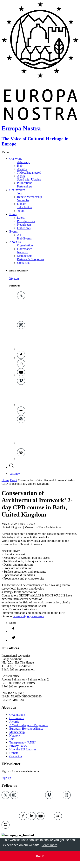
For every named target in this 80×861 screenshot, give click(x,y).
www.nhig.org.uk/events (28, 616)
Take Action (24, 207)
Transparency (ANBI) (22, 742)
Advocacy (23, 162)
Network (22, 252)
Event (13, 480)
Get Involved (17, 190)
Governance (24, 248)
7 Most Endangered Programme (28, 725)
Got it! (40, 856)
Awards (22, 169)
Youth (20, 210)
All (19, 235)
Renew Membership (29, 196)
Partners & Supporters (30, 259)
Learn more (49, 845)
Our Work (15, 158)
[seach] (11, 467)
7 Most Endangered (29, 172)
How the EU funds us (22, 749)
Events (13, 231)
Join (19, 193)
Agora (21, 176)
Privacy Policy (18, 746)
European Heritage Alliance (26, 728)
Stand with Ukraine (29, 179)
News (13, 214)
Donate (21, 203)
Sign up (14, 278)
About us (15, 242)
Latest (20, 217)
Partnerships (24, 186)
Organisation (25, 245)
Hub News (23, 228)
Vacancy (14, 473)
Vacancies (23, 200)
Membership (24, 255)
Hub (20, 165)
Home (5, 480)
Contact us (23, 262)
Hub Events (24, 238)
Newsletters (24, 224)
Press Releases (26, 221)
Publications (24, 183)
